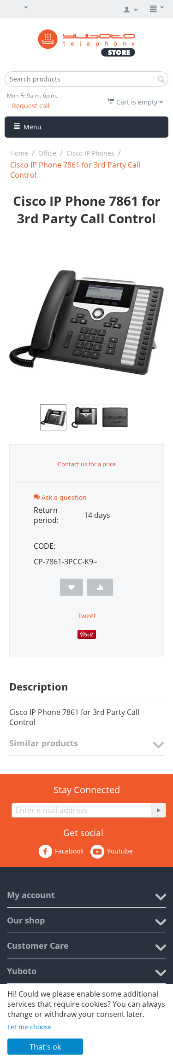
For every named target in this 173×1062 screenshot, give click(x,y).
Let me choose (29, 1026)
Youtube (120, 851)
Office (47, 153)
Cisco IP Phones (90, 153)
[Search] (161, 80)
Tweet (87, 615)
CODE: (44, 546)
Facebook (69, 851)
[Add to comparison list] (100, 587)
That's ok (45, 1047)
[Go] (158, 810)
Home (19, 153)
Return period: (46, 515)
